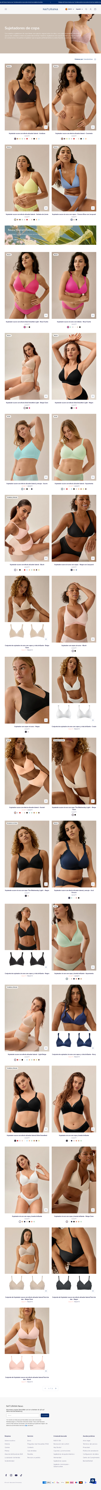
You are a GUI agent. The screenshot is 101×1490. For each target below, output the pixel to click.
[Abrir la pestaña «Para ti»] (92, 1480)
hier (74, 764)
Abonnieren (70, 751)
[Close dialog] (86, 724)
